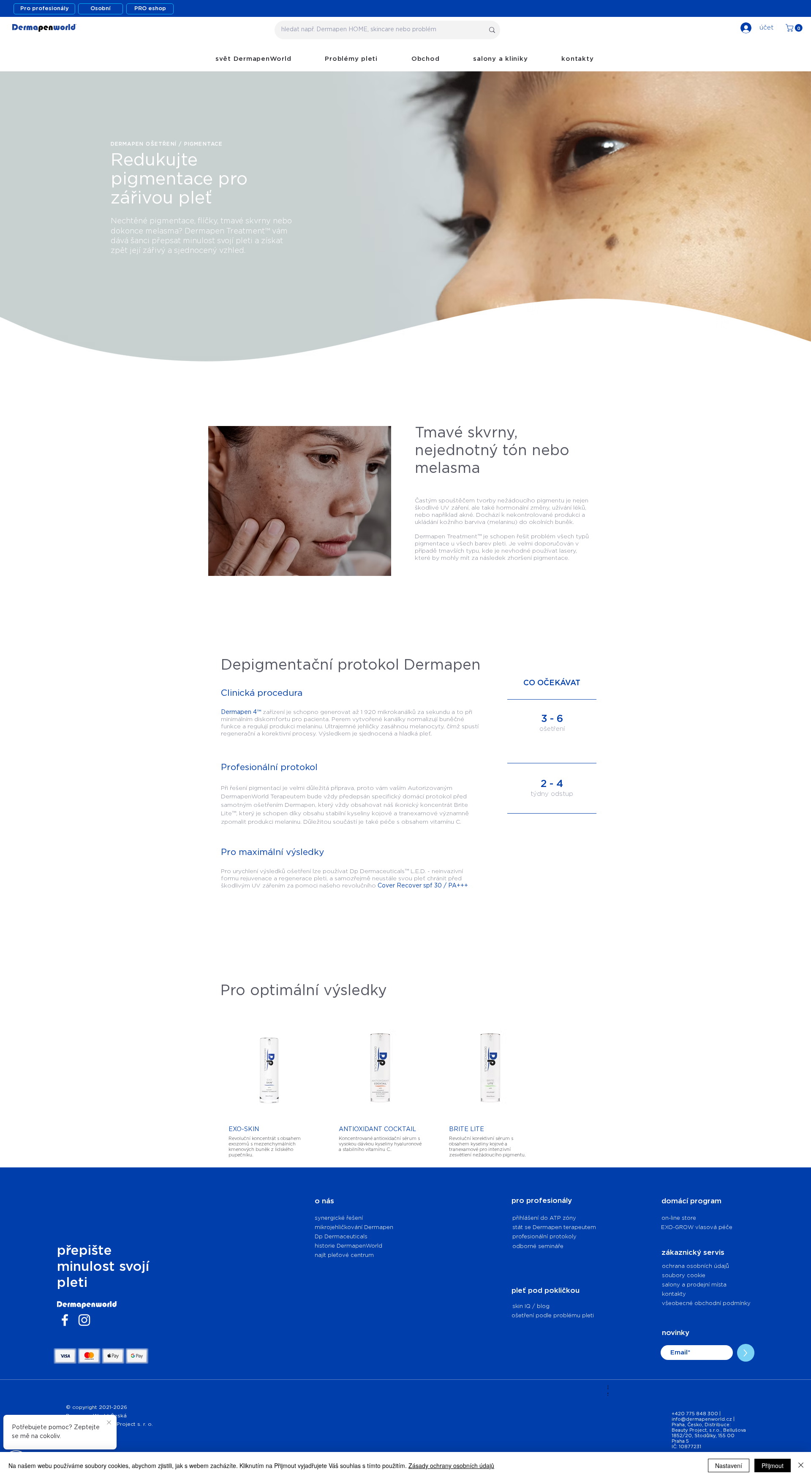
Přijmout (773, 1465)
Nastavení (728, 1465)
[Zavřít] (801, 1465)
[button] (795, 28)
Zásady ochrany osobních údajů (451, 1465)
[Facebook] (65, 1320)
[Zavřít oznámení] (109, 1423)
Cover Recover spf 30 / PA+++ (423, 886)
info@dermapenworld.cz (702, 1419)
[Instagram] (84, 1320)
